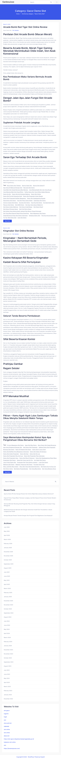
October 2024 (8, 609)
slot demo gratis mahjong (10, 207)
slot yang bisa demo (35, 469)
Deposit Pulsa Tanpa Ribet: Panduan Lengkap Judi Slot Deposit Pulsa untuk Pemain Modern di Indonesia (30, 498)
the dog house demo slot (48, 215)
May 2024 (7, 629)
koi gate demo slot (48, 202)
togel (5, 717)
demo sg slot (7, 194)
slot (5, 720)
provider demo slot (39, 464)
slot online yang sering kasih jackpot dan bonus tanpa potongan (22, 211)
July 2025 (7, 572)
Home (18, 14)
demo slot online (36, 194)
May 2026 (7, 531)
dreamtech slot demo (9, 460)
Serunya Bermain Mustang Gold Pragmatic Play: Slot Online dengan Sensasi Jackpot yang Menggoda (29, 504)
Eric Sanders (16, 30)
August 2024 (7, 617)
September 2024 (8, 613)
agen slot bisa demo (31, 445)
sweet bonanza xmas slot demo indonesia (15, 215)
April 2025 (7, 584)
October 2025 (8, 560)
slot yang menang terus (49, 469)
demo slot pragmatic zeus (10, 458)
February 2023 (8, 690)
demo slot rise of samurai (27, 458)
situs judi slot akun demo (10, 466)
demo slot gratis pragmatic (11, 454)
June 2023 (7, 674)
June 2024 (7, 625)
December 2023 (8, 649)
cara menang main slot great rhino (13, 192)
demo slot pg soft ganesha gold (12, 196)
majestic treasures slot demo (24, 464)
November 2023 (8, 654)
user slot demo (22, 217)
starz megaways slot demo (38, 213)
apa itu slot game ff (38, 185)
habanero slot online (10, 742)
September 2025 (8, 564)
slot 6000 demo (19, 205)
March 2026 (7, 539)
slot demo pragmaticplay (21, 469)
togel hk (6, 713)
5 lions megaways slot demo (15, 445)
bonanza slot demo (8, 449)
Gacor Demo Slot (7, 30)
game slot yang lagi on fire (25, 460)
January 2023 (8, 694)
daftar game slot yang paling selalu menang (37, 192)
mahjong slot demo (8, 464)
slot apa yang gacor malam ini (34, 205)
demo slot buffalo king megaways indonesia (16, 451)
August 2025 (7, 568)
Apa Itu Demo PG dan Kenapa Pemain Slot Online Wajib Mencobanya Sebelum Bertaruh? (29, 494)
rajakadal (6, 726)
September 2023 (8, 662)
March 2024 (7, 637)
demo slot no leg (35, 454)
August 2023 (7, 666)
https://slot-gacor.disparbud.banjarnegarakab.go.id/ (19, 739)
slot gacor (7, 710)
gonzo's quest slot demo (10, 202)
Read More (7, 221)
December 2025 (8, 551)
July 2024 (7, 621)
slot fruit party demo (25, 209)
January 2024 (8, 645)
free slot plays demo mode (25, 200)
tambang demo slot (34, 215)
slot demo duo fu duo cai (48, 466)
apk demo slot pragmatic (30, 447)
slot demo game (8, 469)
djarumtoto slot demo (9, 200)
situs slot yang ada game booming (29, 466)
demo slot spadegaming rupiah (36, 198)
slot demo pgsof (38, 207)
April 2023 (7, 682)
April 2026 (7, 535)
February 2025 (8, 592)
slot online (7, 729)
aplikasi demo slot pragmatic (47, 447)
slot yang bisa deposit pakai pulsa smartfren (16, 213)
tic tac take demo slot (9, 217)
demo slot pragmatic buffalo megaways (14, 198)
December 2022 (8, 699)
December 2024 (8, 600)
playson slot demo (8, 205)
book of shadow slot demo (23, 449)
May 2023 (7, 678)
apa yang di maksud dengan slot (12, 187)
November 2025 (8, 556)
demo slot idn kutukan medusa (21, 194)
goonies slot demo (24, 202)
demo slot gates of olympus (38, 451)
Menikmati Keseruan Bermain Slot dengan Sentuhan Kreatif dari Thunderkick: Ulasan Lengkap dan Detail (28, 510)
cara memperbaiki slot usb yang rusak (40, 190)
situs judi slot (8, 723)
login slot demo (43, 462)
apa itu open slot (27, 185)
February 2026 (8, 543)
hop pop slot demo (36, 202)
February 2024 (8, 641)
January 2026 (8, 547)
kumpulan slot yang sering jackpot (27, 462)
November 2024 (8, 605)
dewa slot (6, 736)
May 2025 (7, 580)
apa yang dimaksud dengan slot (12, 447)
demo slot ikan (24, 454)
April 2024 (7, 633)
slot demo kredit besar (25, 207)
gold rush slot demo (40, 200)
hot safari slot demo (40, 460)
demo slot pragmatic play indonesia (34, 456)
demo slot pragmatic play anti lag (13, 456)
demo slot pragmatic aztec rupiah (33, 196)
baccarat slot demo (29, 187)
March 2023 (7, 686)
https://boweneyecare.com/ (12, 748)
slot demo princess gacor (10, 209)
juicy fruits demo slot (9, 462)
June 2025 (7, 576)
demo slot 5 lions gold (39, 449)
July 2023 (7, 670)
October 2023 (8, 658)
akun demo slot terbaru (14, 185)
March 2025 (7, 588)
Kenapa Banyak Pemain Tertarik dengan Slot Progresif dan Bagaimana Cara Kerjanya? (28, 515)
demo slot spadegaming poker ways (46, 458)
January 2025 (8, 596)
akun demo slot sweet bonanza (47, 445)
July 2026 (7, 527)
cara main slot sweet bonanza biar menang (15, 190)
